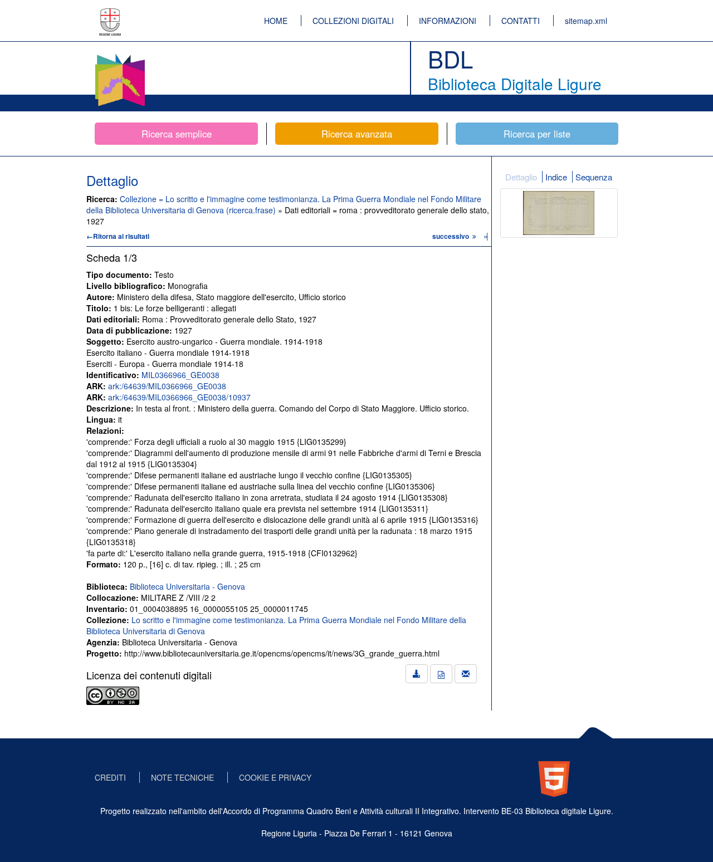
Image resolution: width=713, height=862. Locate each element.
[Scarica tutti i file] (417, 673)
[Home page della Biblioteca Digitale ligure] (119, 56)
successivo (451, 236)
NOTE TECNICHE (182, 777)
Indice (556, 177)
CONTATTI (520, 20)
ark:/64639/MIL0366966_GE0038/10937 (179, 397)
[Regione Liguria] (110, 14)
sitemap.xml (586, 20)
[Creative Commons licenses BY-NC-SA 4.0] (112, 694)
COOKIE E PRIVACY (275, 777)
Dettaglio (521, 177)
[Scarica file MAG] (441, 673)
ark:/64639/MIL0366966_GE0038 (167, 385)
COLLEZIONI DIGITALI (353, 20)
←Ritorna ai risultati (117, 236)
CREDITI (110, 777)
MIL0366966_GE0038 (180, 374)
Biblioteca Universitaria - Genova (187, 586)
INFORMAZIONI (447, 20)
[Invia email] (466, 673)
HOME (275, 20)
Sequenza (593, 177)
